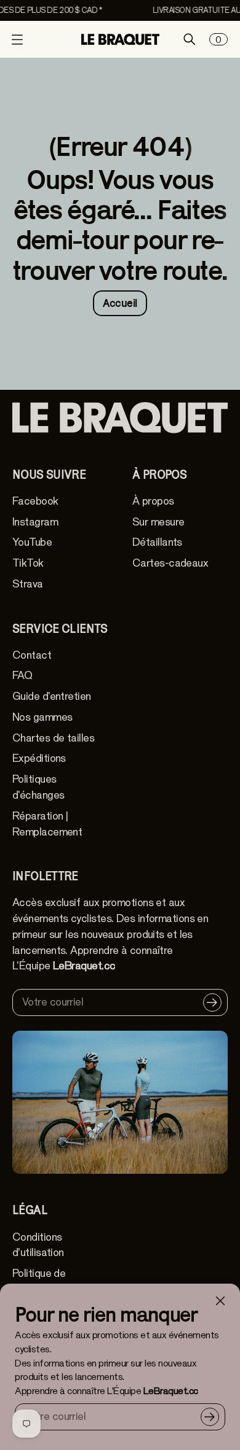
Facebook (35, 501)
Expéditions (39, 758)
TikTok (28, 563)
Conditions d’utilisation (38, 1245)
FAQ (22, 676)
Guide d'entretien (51, 696)
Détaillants (157, 542)
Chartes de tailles (53, 738)
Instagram (35, 522)
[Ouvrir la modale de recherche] (189, 39)
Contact (31, 655)
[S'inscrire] (210, 1417)
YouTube (32, 542)
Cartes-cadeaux (170, 563)
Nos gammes (42, 717)
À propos (153, 501)
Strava (27, 584)
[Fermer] (220, 1301)
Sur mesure (158, 522)
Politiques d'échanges (38, 787)
